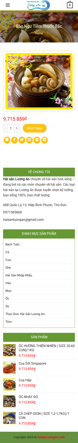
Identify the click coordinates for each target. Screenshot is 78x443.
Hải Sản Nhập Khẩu (18, 275)
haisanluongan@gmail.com (23, 220)
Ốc (7, 298)
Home (39, 33)
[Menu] (7, 5)
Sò (7, 306)
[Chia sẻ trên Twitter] (22, 140)
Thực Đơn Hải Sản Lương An (25, 314)
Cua (8, 260)
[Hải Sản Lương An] (38, 5)
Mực (8, 291)
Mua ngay (35, 128)
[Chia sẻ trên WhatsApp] (7, 140)
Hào (8, 283)
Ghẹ (8, 267)
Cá (7, 252)
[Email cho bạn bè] (29, 140)
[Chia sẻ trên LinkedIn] (44, 140)
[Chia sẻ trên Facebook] (14, 140)
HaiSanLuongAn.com (51, 437)
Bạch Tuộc (12, 244)
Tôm (8, 322)
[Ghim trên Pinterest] (36, 140)
